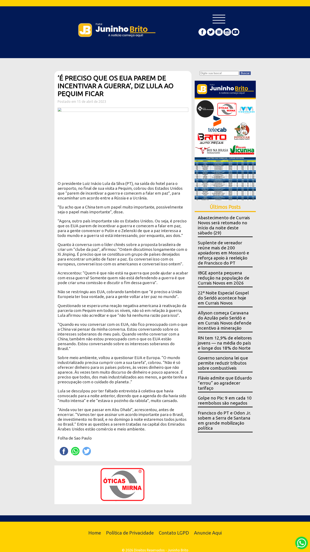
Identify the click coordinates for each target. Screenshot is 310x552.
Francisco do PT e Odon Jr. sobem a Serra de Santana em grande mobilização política (224, 420)
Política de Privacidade (130, 532)
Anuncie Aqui (208, 532)
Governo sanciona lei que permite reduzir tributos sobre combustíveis (223, 363)
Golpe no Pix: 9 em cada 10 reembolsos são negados (225, 400)
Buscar (245, 73)
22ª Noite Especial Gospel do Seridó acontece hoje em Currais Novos (223, 297)
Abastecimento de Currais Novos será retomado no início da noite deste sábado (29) (224, 225)
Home (94, 532)
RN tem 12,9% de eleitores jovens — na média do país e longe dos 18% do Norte (225, 342)
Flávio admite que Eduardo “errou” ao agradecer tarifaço (225, 383)
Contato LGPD (174, 532)
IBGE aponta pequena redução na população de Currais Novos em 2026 (223, 277)
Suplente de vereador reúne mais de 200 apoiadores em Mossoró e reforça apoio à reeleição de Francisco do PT (223, 252)
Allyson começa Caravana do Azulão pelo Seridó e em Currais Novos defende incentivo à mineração (224, 320)
